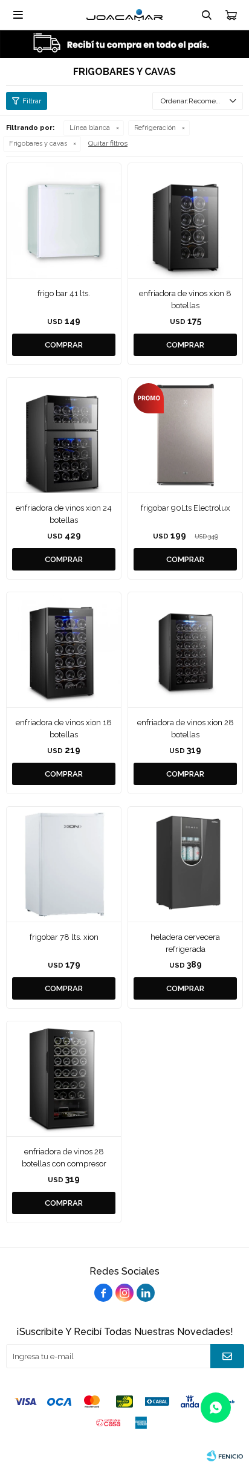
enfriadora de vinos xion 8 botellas (185, 299)
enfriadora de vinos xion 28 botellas (185, 728)
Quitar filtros (108, 143)
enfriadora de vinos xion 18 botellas (64, 728)
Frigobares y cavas (38, 143)
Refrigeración (155, 128)
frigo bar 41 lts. (63, 293)
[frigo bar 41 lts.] (63, 220)
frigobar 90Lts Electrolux (185, 507)
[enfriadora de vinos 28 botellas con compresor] (63, 1078)
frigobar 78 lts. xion (64, 937)
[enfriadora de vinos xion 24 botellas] (63, 435)
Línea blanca (90, 128)
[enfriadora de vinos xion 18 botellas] (63, 649)
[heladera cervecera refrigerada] (185, 864)
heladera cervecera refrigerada (185, 943)
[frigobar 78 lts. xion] (63, 864)
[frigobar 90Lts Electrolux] (185, 435)
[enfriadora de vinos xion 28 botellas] (185, 649)
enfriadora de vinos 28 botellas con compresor (64, 1157)
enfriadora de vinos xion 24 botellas (64, 514)
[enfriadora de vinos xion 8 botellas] (185, 220)
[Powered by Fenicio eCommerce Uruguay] (225, 1456)
